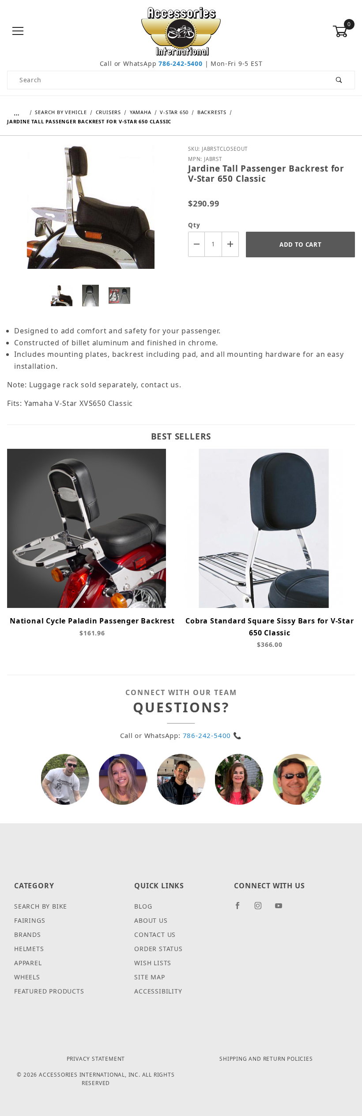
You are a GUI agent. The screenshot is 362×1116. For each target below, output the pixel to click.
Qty (194, 225)
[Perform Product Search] (339, 80)
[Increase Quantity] (230, 244)
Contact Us (155, 934)
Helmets (29, 948)
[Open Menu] (18, 31)
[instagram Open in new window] (261, 909)
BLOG (143, 906)
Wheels (27, 977)
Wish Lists (152, 963)
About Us (150, 920)
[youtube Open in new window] (282, 909)
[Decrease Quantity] (196, 244)
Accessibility (158, 991)
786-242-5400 (180, 63)
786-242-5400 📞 (212, 735)
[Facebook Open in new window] (241, 909)
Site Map (149, 977)
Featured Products (49, 991)
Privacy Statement (96, 1058)
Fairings (29, 920)
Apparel (28, 963)
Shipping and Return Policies (266, 1058)
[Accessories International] (181, 31)
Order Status (158, 948)
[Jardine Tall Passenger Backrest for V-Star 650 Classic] (91, 213)
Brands (27, 934)
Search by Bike (40, 906)
